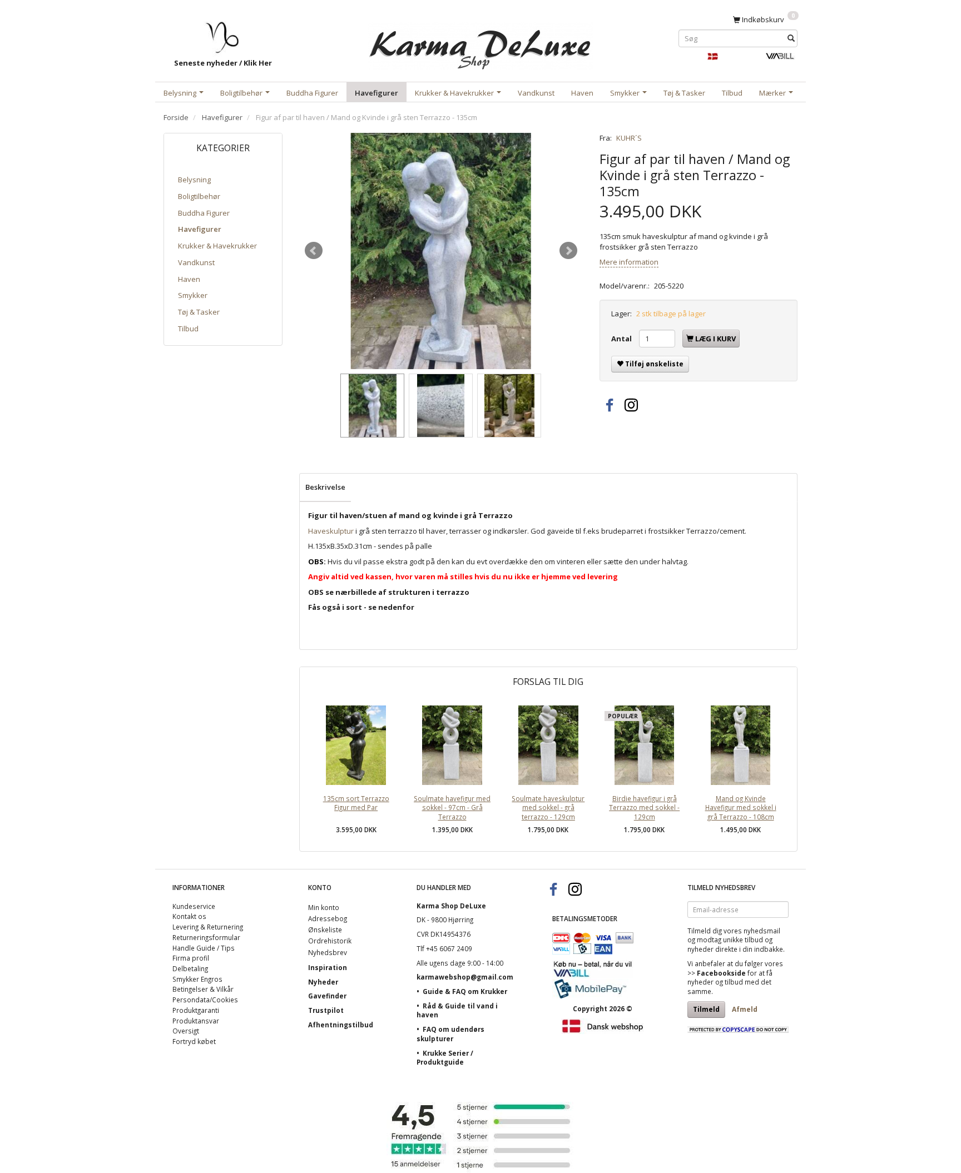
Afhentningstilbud (340, 1024)
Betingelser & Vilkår (203, 989)
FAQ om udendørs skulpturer (450, 1034)
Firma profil (190, 957)
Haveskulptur (331, 531)
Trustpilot (326, 1010)
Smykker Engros (197, 979)
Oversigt (185, 1030)
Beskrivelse (325, 487)
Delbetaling (190, 968)
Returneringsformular (206, 937)
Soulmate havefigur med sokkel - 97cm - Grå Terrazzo (452, 807)
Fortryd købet (194, 1041)
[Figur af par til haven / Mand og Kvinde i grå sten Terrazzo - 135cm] (441, 251)
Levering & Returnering (207, 926)
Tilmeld (706, 1009)
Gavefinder (327, 995)
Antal (622, 339)
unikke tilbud (743, 939)
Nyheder (323, 981)
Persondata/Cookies (205, 999)
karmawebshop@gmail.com (465, 976)
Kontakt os (189, 916)
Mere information (629, 262)
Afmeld (744, 1009)
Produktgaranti (195, 1010)
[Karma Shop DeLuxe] (480, 43)
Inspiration (327, 967)
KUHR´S (629, 138)
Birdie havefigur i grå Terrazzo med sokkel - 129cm (644, 807)
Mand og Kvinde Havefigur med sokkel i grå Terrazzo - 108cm (740, 807)
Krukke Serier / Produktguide (445, 1057)
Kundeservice (193, 906)
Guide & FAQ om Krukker (465, 991)
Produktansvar (195, 1020)
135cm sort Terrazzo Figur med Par (356, 803)
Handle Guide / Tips (203, 947)
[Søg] (791, 38)
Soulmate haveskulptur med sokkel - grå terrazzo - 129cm (548, 807)
